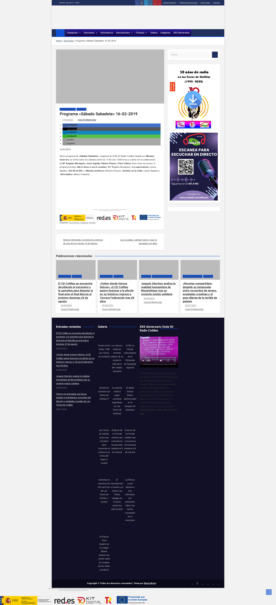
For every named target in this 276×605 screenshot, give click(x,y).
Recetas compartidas (192, 276)
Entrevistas (74, 223)
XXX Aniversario (181, 32)
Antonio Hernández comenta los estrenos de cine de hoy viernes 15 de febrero (83, 242)
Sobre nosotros (169, 3)
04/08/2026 (149, 298)
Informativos (106, 32)
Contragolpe (64, 276)
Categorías (72, 32)
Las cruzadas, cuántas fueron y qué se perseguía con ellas (138, 242)
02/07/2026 (190, 305)
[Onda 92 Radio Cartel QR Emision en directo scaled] (194, 134)
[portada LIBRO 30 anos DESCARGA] (193, 68)
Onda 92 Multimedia (87, 120)
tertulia (92, 223)
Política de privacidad (188, 3)
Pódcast (140, 32)
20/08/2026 (66, 305)
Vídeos (154, 32)
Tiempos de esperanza (162, 276)
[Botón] (137, 2)
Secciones (89, 32)
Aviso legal (205, 3)
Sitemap (216, 3)
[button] (70, 125)
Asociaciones (123, 32)
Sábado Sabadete (67, 109)
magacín (84, 223)
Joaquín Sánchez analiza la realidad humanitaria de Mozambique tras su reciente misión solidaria (158, 289)
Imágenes (165, 32)
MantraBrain (150, 583)
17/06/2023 (67, 120)
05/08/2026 (107, 305)
